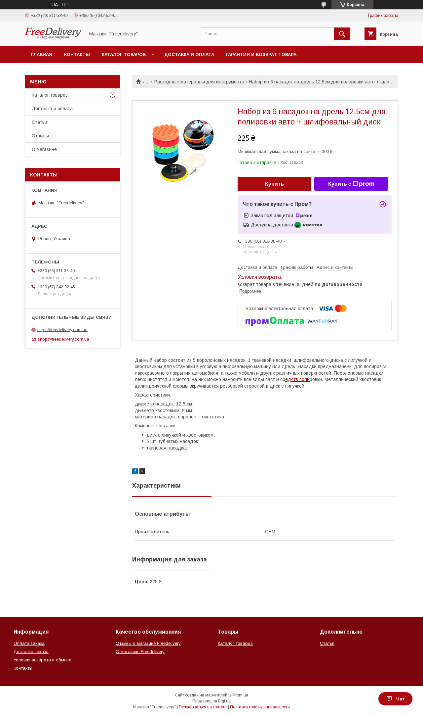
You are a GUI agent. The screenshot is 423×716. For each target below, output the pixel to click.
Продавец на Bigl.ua (211, 701)
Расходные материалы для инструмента (199, 81)
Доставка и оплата (189, 54)
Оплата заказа (29, 643)
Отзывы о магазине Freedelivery (148, 643)
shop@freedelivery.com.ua (63, 339)
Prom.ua (240, 695)
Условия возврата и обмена (42, 659)
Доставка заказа (31, 651)
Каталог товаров (124, 54)
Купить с (339, 184)
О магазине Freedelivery (140, 651)
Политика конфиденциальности (260, 707)
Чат (400, 698)
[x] (142, 472)
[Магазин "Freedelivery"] (53, 37)
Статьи (39, 122)
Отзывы (40, 135)
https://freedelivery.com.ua (62, 329)
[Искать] (342, 33)
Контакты (77, 54)
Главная (41, 54)
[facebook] (135, 472)
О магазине (44, 149)
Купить (274, 184)
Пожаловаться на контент (203, 707)
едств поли (297, 379)
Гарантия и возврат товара (261, 54)
